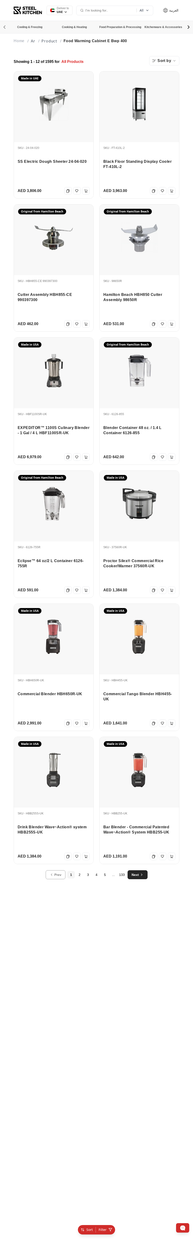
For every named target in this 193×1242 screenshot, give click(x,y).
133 (122, 875)
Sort (89, 1229)
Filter (103, 1229)
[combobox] (164, 60)
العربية (173, 10)
